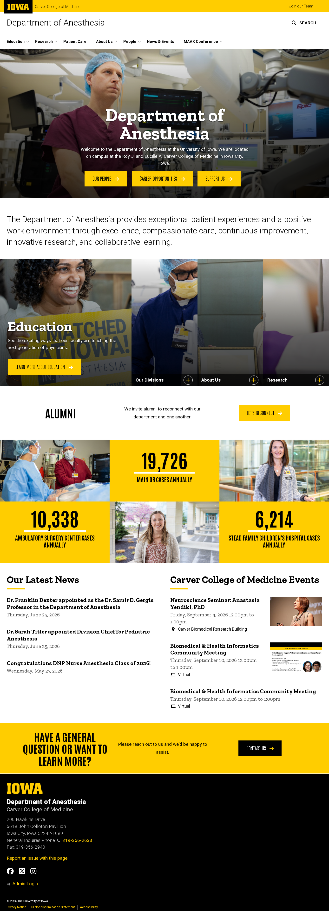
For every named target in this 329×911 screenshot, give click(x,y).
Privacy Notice (16, 907)
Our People (102, 178)
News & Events (160, 41)
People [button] (129, 41)
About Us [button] (104, 41)
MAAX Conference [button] (201, 41)
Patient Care (74, 41)
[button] (303, 23)
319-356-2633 (77, 840)
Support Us (215, 178)
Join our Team (301, 6)
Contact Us (256, 748)
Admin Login (25, 883)
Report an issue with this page (37, 858)
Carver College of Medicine (57, 7)
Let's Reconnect (261, 412)
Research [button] (44, 41)
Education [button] (16, 41)
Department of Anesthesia (56, 23)
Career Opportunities (159, 178)
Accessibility (89, 907)
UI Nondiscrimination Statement (53, 907)
